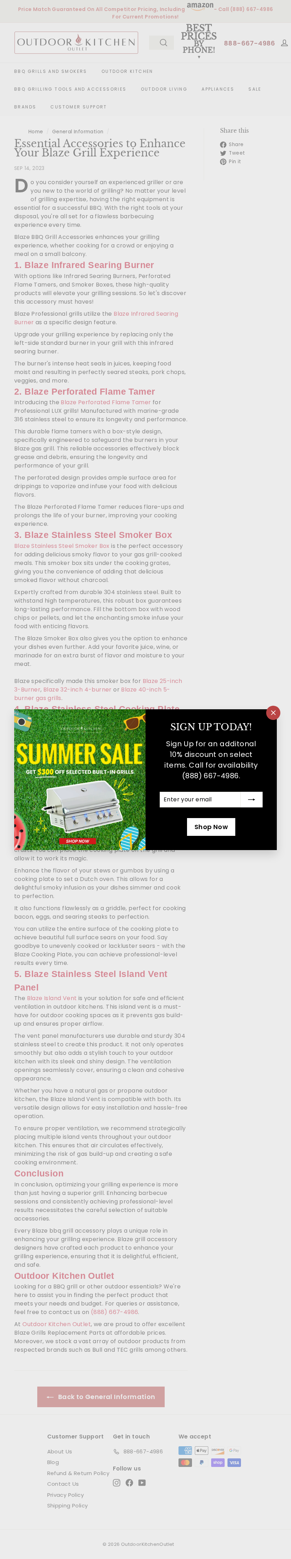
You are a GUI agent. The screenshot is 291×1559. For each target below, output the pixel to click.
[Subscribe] (252, 799)
